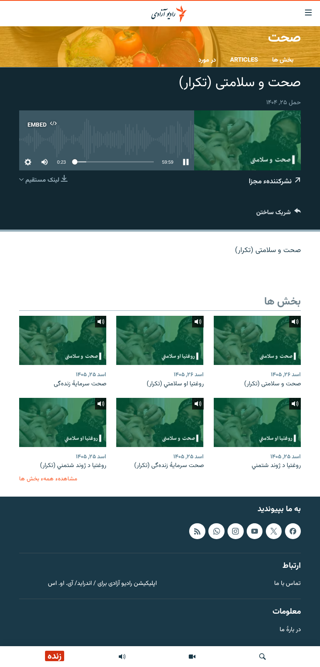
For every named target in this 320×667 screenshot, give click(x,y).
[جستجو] (262, 656)
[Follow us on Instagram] (235, 531)
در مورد (207, 60)
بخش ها (283, 60)
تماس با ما (287, 584)
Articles (244, 60)
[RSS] (197, 531)
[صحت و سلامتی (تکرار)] (257, 340)
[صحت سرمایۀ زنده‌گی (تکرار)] (159, 422)
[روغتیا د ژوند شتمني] (257, 422)
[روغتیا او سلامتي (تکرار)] (159, 340)
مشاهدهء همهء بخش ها (48, 479)
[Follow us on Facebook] (293, 531)
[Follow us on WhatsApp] (216, 531)
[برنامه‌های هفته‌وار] (122, 656)
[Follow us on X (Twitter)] (274, 531)
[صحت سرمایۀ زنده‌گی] (62, 340)
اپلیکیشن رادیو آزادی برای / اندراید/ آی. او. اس (102, 584)
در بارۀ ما (290, 630)
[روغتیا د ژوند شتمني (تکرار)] (62, 422)
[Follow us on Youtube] (254, 531)
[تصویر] (192, 656)
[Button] (278, 214)
